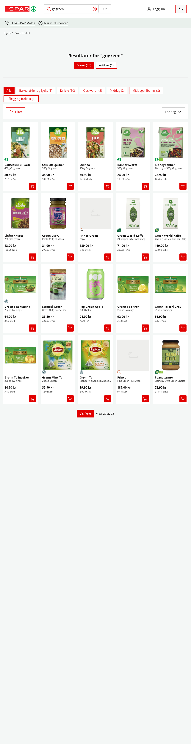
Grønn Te (86, 377)
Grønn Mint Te (52, 377)
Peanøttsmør (164, 377)
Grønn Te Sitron (128, 306)
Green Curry (51, 235)
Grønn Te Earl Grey (168, 306)
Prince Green (89, 235)
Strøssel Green (52, 306)
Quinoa (85, 165)
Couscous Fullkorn (17, 165)
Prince (121, 377)
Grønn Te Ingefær (16, 377)
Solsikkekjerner (53, 165)
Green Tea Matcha (17, 306)
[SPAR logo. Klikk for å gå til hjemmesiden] (21, 9)
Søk (104, 9)
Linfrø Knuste (14, 235)
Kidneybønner (165, 165)
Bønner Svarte (127, 165)
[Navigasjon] (170, 9)
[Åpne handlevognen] (181, 9)
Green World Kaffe (130, 235)
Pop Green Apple (91, 306)
